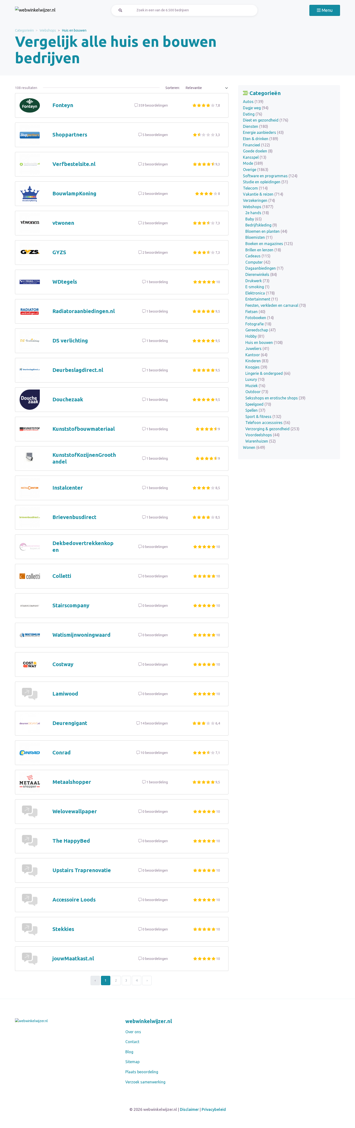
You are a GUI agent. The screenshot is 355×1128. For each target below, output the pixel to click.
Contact (132, 1041)
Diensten (255, 126)
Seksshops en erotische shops (275, 398)
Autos (253, 101)
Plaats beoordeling (141, 1072)
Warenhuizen (260, 441)
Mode (253, 163)
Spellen (255, 410)
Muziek (255, 385)
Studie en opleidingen (265, 182)
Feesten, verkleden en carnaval (275, 305)
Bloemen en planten (266, 231)
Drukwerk (257, 281)
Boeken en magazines (269, 243)
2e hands (257, 213)
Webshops (48, 30)
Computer (257, 262)
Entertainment (261, 299)
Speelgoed (258, 404)
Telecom (255, 188)
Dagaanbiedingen (264, 268)
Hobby (254, 336)
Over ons (133, 1032)
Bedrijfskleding (261, 225)
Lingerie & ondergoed (268, 373)
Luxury (255, 379)
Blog (129, 1052)
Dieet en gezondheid (265, 120)
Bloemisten (259, 237)
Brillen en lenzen (263, 250)
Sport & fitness (263, 416)
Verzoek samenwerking (145, 1082)
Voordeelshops (262, 435)
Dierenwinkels (261, 274)
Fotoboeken (259, 317)
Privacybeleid (214, 1109)
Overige (255, 169)
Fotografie (258, 324)
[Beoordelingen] (35, 10)
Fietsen (255, 311)
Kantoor (256, 355)
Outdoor (256, 392)
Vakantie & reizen (263, 194)
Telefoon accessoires (267, 422)
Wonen (254, 447)
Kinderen (257, 361)
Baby (253, 219)
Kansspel (254, 157)
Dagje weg (256, 108)
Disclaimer (189, 1109)
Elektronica (260, 293)
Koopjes (256, 367)
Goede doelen (258, 151)
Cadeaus (257, 256)
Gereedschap (260, 330)
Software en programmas (270, 176)
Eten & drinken (260, 139)
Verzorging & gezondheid (272, 429)
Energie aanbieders (263, 132)
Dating (252, 114)
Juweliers (257, 348)
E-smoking (257, 287)
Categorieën (24, 30)
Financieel (256, 145)
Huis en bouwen (264, 342)
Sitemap (132, 1062)
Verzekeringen (259, 200)
